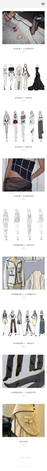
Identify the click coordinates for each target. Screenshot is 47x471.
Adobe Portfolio (27, 466)
